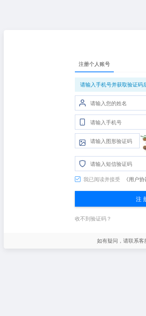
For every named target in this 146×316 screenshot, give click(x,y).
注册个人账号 (94, 63)
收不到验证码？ (93, 218)
